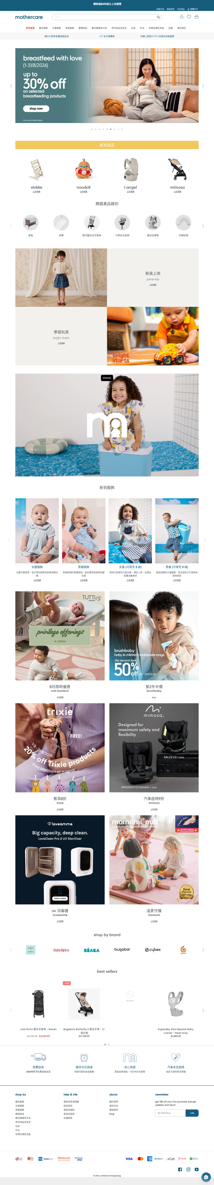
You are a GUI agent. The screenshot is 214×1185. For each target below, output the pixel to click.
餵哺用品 (19, 1113)
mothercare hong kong (110, 1175)
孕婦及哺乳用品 (23, 1134)
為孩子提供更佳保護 (176, 1071)
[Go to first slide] (203, 85)
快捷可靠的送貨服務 (84, 1071)
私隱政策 (68, 1117)
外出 (17, 1130)
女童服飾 (19, 1105)
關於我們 (113, 1101)
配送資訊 (68, 1105)
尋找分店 (113, 1105)
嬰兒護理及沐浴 (23, 1117)
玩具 (17, 1126)
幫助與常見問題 (71, 1101)
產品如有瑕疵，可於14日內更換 (130, 1071)
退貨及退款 (69, 1113)
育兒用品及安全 (23, 1121)
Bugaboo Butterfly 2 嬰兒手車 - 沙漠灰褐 (84, 1030)
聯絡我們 (113, 1109)
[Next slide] (203, 226)
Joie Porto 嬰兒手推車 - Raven (38, 1029)
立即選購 (36, 191)
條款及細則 (69, 1109)
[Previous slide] (11, 85)
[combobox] (107, 17)
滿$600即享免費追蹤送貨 (38, 1071)
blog (111, 1113)
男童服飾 (19, 1109)
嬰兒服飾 (19, 1101)
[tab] (92, 129)
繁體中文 (194, 9)
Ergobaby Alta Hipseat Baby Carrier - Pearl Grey (175, 1030)
